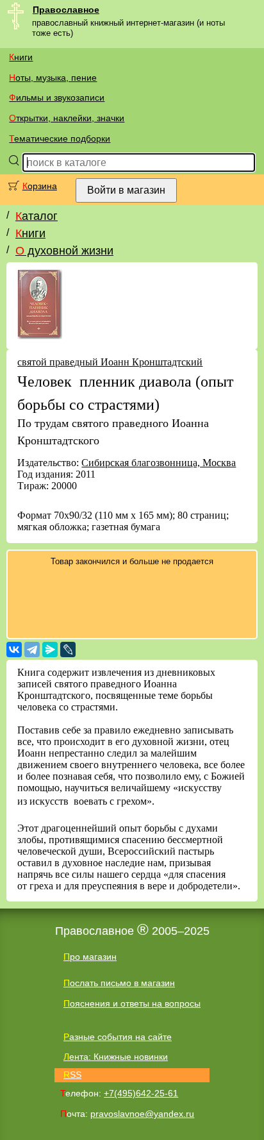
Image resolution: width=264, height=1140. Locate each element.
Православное (66, 9)
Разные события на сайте (117, 1037)
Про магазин (90, 956)
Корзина (39, 186)
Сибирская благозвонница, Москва (158, 462)
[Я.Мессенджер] (50, 649)
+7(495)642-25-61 (141, 1093)
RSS (72, 1074)
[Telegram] (32, 649)
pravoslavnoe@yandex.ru (142, 1114)
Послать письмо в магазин (119, 983)
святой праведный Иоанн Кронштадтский (109, 361)
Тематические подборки (59, 138)
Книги (21, 57)
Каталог (36, 216)
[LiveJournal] (68, 649)
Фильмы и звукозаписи (56, 97)
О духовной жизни (64, 250)
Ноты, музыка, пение (53, 77)
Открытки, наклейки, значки (66, 118)
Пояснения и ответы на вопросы (132, 1003)
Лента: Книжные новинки (115, 1057)
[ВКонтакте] (14, 649)
